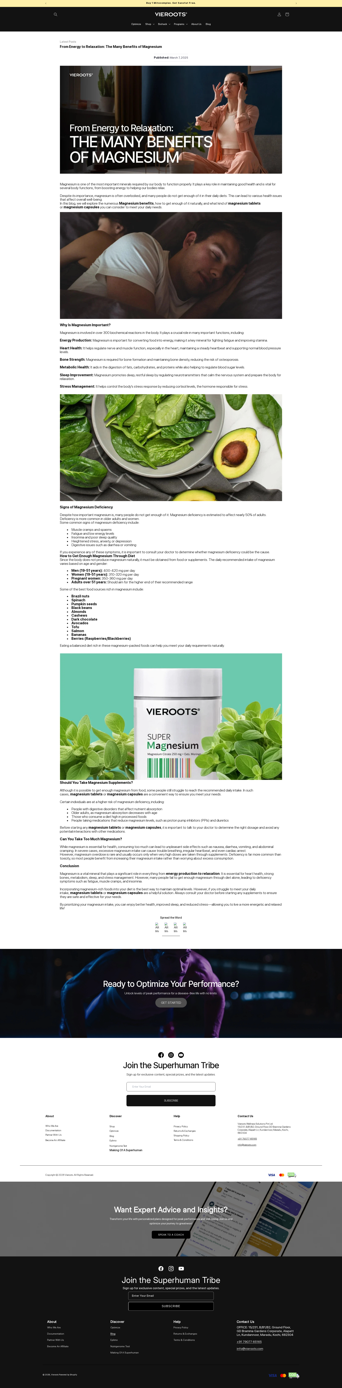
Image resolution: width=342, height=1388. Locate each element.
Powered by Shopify (68, 1375)
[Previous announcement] (46, 3)
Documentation (55, 1333)
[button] (55, 14)
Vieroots (55, 1375)
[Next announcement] (296, 3)
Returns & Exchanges (185, 1333)
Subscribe (171, 1306)
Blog (112, 1333)
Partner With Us (55, 1339)
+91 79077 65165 (249, 1341)
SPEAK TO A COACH (171, 1234)
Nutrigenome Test (120, 1346)
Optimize (115, 1327)
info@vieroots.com (250, 1348)
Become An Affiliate (58, 1346)
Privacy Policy (180, 1327)
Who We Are (54, 1327)
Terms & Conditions (184, 1339)
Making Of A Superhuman (124, 1352)
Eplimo (114, 1339)
